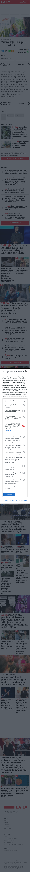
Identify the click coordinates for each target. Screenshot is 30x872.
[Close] (26, 371)
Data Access (15, 500)
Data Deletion (5, 500)
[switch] (23, 405)
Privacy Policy (24, 500)
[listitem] (15, 401)
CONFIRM (9, 494)
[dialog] (15, 436)
